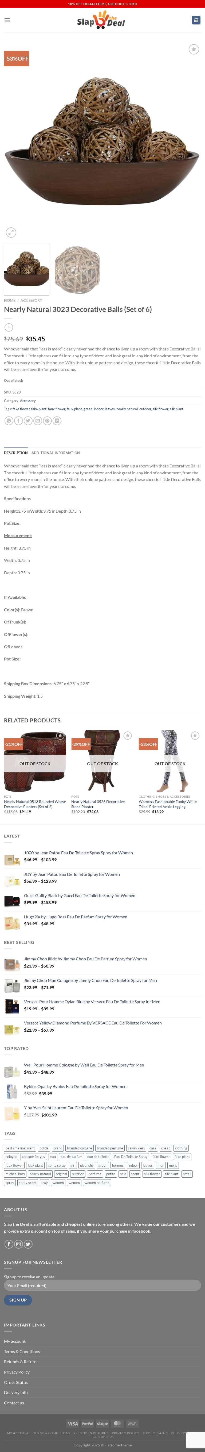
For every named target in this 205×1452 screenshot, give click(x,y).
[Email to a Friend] (37, 420)
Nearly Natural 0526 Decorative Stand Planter (98, 804)
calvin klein (136, 1148)
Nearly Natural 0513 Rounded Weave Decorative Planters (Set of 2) (35, 804)
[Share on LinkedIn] (57, 420)
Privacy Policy (17, 1371)
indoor (98, 409)
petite (110, 1174)
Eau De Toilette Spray (131, 1156)
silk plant (176, 409)
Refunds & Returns (21, 1361)
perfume (95, 1174)
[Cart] (196, 20)
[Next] (190, 141)
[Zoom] (11, 232)
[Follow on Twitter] (28, 1244)
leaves (110, 409)
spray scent (28, 1183)
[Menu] (7, 20)
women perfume (97, 1183)
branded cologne (79, 1148)
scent (135, 1174)
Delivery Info (16, 1392)
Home (9, 300)
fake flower (21, 409)
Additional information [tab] (55, 453)
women (58, 1183)
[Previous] (14, 141)
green (88, 409)
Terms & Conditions (22, 1351)
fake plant (38, 409)
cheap (165, 1148)
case (152, 1148)
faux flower (56, 409)
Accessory (31, 300)
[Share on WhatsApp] (9, 420)
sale (123, 1174)
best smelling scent (20, 1148)
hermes (118, 1165)
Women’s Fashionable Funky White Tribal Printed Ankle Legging (168, 804)
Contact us (14, 1402)
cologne (11, 1156)
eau (53, 1156)
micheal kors (15, 1174)
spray (10, 1183)
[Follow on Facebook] (9, 1244)
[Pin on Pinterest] (47, 420)
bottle (44, 1148)
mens (173, 1165)
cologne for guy (33, 1156)
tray (44, 1183)
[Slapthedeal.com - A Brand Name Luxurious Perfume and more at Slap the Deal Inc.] (101, 20)
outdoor (145, 409)
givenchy (87, 1165)
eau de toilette (98, 1156)
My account (15, 1341)
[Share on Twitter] (28, 420)
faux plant (74, 409)
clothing (181, 1148)
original (61, 1174)
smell (187, 1174)
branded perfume (110, 1148)
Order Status (16, 1382)
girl (72, 1165)
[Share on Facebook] (18, 420)
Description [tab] (16, 453)
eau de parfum (71, 1156)
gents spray (57, 1165)
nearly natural (127, 409)
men (160, 1165)
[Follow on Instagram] (18, 1244)
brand (57, 1148)
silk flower (160, 409)
